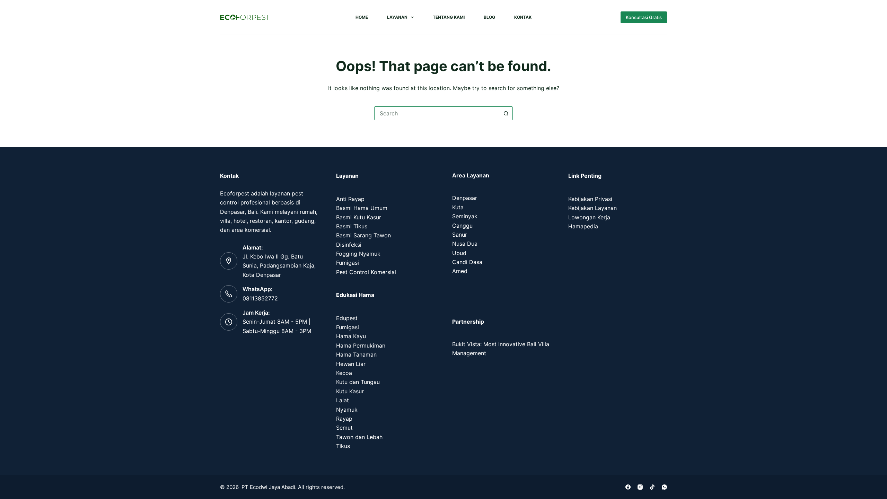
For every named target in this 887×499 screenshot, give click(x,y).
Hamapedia (583, 226)
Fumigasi (347, 262)
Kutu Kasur (350, 391)
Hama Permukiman (360, 345)
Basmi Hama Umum (361, 207)
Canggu (462, 225)
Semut (344, 427)
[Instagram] (640, 487)
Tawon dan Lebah (359, 437)
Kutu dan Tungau (358, 381)
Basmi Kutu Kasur (358, 217)
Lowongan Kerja (589, 217)
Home (361, 17)
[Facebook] (628, 487)
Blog (489, 17)
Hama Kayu (351, 336)
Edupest (347, 318)
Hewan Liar (351, 363)
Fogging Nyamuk (358, 253)
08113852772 (260, 298)
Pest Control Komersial (366, 272)
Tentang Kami (449, 17)
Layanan (397, 17)
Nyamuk (347, 409)
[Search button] (505, 113)
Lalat (342, 400)
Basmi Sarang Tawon (363, 235)
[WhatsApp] (664, 487)
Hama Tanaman (356, 354)
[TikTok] (652, 487)
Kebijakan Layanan (592, 207)
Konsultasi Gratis (644, 17)
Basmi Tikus (351, 226)
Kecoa (344, 372)
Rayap (344, 418)
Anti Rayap (350, 198)
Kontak (523, 17)
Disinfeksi (348, 244)
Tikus (343, 446)
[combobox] (437, 113)
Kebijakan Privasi (590, 198)
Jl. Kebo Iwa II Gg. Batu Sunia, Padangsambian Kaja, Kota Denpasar (279, 265)
